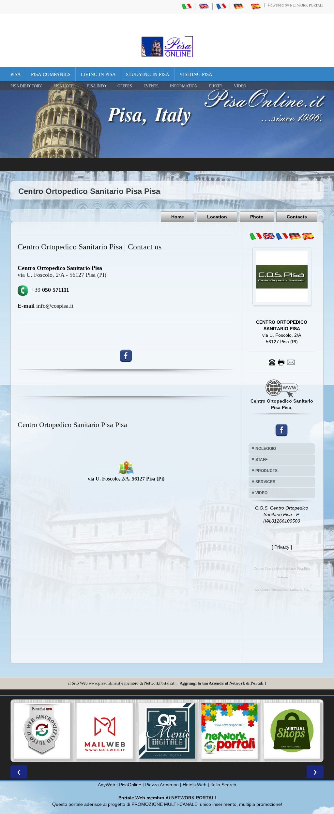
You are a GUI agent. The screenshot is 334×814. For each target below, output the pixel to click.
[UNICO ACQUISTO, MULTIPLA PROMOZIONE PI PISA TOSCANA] (230, 731)
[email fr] (281, 236)
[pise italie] (221, 6)
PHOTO (215, 86)
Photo (257, 216)
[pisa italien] (238, 6)
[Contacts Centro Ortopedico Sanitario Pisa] (282, 361)
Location (217, 216)
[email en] (268, 236)
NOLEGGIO (265, 448)
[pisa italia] (186, 6)
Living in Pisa (98, 74)
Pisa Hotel (64, 86)
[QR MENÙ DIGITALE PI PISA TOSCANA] (167, 731)
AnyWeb (106, 784)
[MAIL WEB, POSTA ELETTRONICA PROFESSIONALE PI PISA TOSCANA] (105, 731)
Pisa (15, 74)
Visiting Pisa (195, 74)
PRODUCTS (266, 470)
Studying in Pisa (147, 74)
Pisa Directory (26, 86)
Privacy (281, 547)
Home (177, 216)
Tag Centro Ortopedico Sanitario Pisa (282, 589)
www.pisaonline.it (104, 683)
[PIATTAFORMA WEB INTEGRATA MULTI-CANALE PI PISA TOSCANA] (42, 731)
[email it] (255, 236)
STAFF (261, 459)
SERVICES (265, 482)
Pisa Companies (50, 74)
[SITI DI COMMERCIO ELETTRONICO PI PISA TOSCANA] (292, 731)
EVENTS (151, 86)
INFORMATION (184, 86)
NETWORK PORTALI (193, 797)
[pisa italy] (204, 6)
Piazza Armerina (162, 784)
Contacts (297, 216)
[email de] (294, 236)
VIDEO (240, 86)
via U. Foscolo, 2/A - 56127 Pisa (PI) (62, 275)
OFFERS (124, 86)
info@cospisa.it (45, 306)
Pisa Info (96, 86)
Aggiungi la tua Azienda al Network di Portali (222, 683)
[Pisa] (167, 46)
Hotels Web (194, 784)
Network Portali (307, 5)
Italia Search (223, 784)
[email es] (307, 236)
